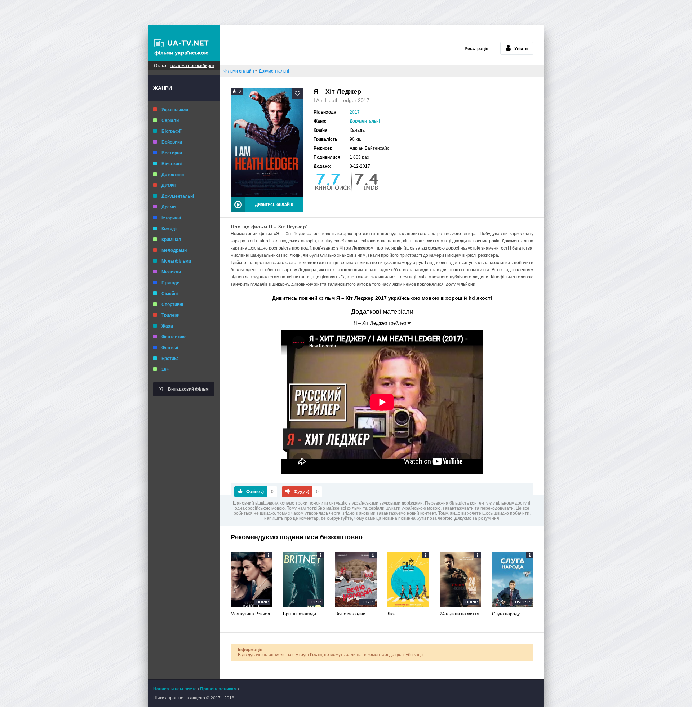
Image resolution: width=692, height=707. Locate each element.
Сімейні (169, 293)
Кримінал (171, 239)
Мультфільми (176, 261)
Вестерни (171, 152)
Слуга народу (506, 613)
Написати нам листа (175, 688)
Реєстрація (476, 48)
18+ (165, 369)
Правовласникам (218, 688)
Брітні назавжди (299, 613)
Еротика (170, 358)
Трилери (170, 315)
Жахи (167, 326)
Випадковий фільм (188, 389)
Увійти (521, 48)
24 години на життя (459, 613)
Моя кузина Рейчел (250, 613)
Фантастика (174, 336)
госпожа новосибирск (192, 65)
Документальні (177, 196)
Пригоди (170, 282)
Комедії (169, 228)
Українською (174, 109)
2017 (355, 112)
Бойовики (171, 142)
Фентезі (169, 347)
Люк (391, 613)
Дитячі (168, 185)
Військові (171, 163)
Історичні (171, 217)
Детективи (172, 174)
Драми (168, 207)
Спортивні (172, 304)
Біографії (171, 131)
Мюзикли (171, 272)
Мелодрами (174, 250)
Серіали (170, 120)
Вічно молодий (350, 613)
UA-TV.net (184, 43)
